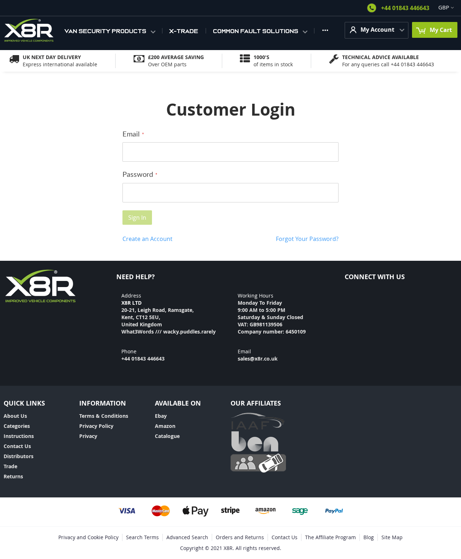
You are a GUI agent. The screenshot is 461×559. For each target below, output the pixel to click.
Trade (10, 466)
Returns (13, 476)
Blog (368, 537)
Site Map (392, 537)
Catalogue (167, 436)
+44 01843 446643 (405, 8)
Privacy (88, 436)
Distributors (18, 456)
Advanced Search (187, 537)
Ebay (161, 415)
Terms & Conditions (103, 415)
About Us (15, 415)
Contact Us (17, 446)
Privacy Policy (96, 425)
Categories (17, 425)
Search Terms (142, 537)
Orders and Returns (240, 537)
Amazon (165, 425)
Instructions (19, 436)
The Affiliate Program (330, 537)
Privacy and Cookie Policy (88, 537)
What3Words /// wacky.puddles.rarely (168, 331)
